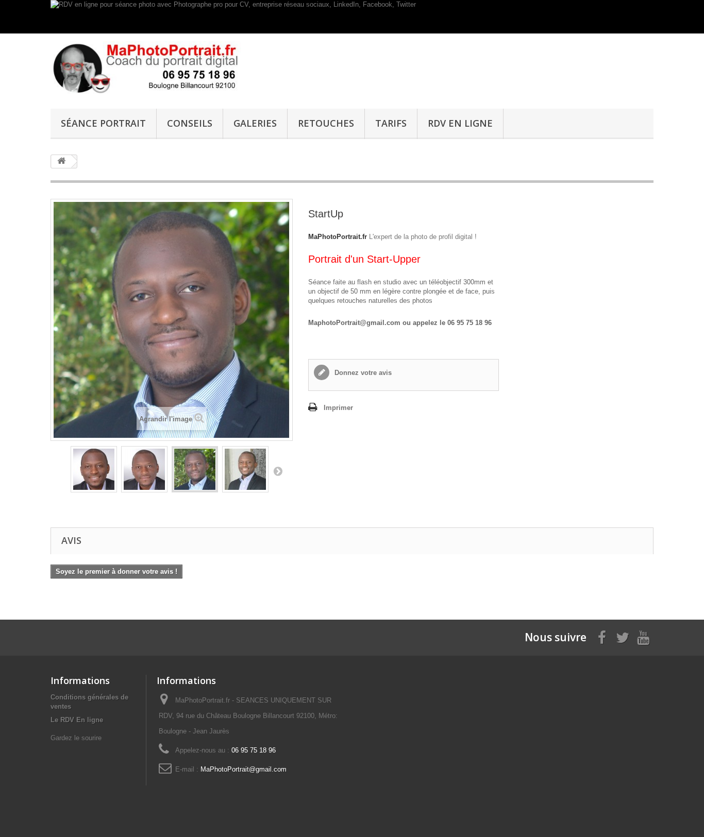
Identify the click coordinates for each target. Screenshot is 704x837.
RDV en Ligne (460, 123)
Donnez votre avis (362, 373)
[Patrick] (93, 469)
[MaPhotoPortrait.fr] (146, 68)
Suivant (278, 471)
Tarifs (391, 123)
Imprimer (338, 408)
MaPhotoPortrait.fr (337, 237)
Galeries (255, 123)
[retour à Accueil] (61, 161)
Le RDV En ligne (77, 720)
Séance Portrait (103, 123)
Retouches (326, 123)
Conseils (189, 123)
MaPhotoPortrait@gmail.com (243, 769)
